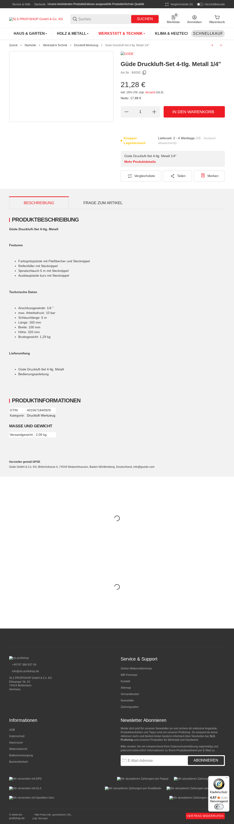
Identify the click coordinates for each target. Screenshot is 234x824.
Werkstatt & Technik (55, 45)
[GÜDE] (127, 53)
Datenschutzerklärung (184, 746)
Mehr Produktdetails (140, 161)
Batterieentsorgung (21, 755)
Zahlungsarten (130, 707)
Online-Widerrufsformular (136, 668)
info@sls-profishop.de (25, 671)
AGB (12, 729)
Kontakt (125, 681)
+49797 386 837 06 (23, 664)
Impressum (16, 742)
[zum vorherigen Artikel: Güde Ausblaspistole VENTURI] (212, 45)
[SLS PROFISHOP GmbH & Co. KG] (36, 19)
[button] (221, 637)
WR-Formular (129, 675)
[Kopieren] (144, 72)
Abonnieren (206, 760)
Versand (150, 92)
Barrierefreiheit (18, 761)
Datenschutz (17, 736)
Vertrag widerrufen (205, 816)
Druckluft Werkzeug (86, 45)
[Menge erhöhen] (154, 112)
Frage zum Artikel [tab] (102, 203)
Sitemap (126, 687)
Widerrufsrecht (18, 749)
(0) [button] (181, 4)
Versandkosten (130, 694)
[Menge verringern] (126, 112)
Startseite (40, 4)
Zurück (13, 45)
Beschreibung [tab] (39, 203)
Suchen (145, 19)
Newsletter (127, 700)
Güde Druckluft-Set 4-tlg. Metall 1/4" (127, 45)
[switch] (218, 806)
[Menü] (226, 778)
